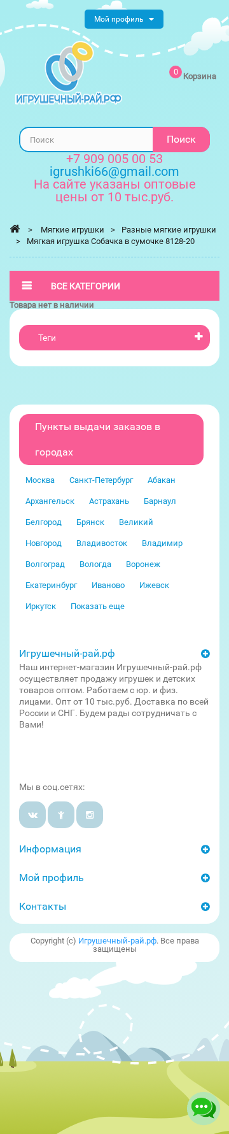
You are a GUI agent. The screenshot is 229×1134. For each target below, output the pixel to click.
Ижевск (154, 585)
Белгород (43, 522)
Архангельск (49, 501)
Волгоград (45, 564)
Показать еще (98, 606)
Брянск (90, 522)
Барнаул (160, 501)
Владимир (162, 543)
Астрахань (109, 501)
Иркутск (40, 606)
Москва (40, 480)
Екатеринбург (51, 585)
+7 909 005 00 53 (114, 158)
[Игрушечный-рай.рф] (69, 73)
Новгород (43, 543)
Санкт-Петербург (101, 480)
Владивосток (101, 543)
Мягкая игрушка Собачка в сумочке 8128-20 (111, 241)
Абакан (162, 480)
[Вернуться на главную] (15, 228)
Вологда (95, 564)
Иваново (108, 585)
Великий (136, 522)
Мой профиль (51, 878)
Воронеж (143, 564)
